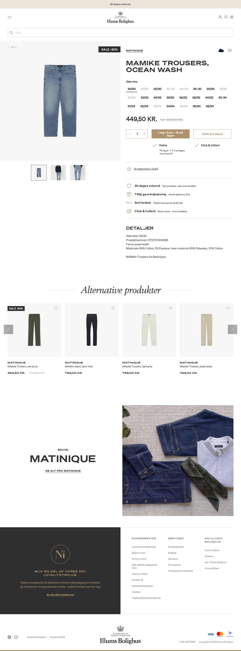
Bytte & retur (139, 552)
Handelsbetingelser (142, 586)
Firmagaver (174, 565)
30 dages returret (120, 4)
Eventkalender (176, 546)
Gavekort (173, 558)
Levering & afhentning (144, 546)
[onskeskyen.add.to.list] (221, 50)
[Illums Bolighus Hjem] (120, 17)
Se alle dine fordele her (60, 594)
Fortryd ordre (139, 558)
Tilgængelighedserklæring (146, 598)
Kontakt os (137, 580)
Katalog (172, 552)
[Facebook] (9, 637)
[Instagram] (16, 637)
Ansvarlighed (212, 568)
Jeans (14, 46)
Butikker (209, 556)
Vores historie (212, 550)
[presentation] (8, 329)
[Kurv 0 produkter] (231, 16)
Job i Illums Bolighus (215, 562)
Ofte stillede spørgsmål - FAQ (145, 566)
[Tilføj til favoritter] (55, 308)
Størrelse (132, 81)
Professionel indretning (180, 571)
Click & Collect (212, 134)
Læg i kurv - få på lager (170, 134)
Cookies (136, 592)
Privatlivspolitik (57, 637)
